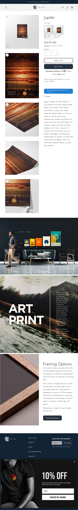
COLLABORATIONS (34, 452)
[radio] (48, 32)
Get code (67, 443)
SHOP (30, 447)
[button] (6, 7)
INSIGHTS (31, 456)
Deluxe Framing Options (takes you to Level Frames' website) (57, 80)
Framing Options (52, 418)
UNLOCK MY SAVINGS (58, 497)
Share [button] (48, 96)
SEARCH (31, 442)
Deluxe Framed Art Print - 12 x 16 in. (58, 91)
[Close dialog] (74, 462)
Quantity (46, 49)
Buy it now (58, 66)
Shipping (46, 46)
